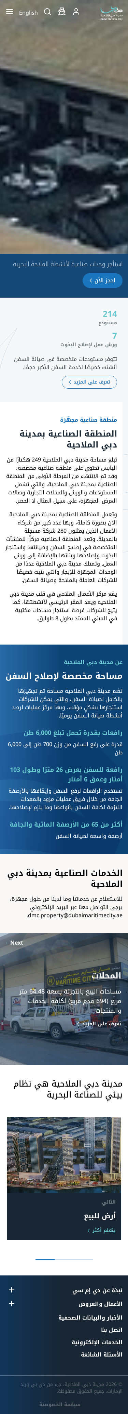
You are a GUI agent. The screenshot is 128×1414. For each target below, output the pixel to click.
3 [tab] (45, 1259)
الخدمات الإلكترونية (97, 1342)
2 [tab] (64, 1259)
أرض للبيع (100, 1216)
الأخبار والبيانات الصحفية (90, 1317)
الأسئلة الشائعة (102, 1354)
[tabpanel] (64, 1178)
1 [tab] (83, 1259)
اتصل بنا (112, 1330)
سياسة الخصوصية (60, 1404)
